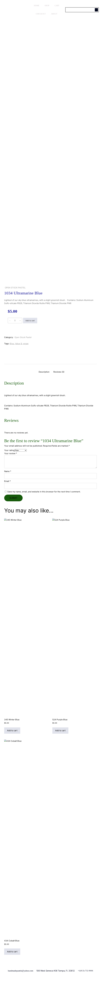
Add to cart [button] (12, 730)
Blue (12, 343)
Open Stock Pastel (15, 287)
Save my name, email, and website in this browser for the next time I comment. (43, 491)
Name (7, 471)
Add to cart (30, 320)
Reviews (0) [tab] (58, 372)
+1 (79, 971)
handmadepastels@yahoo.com (20, 971)
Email (7, 481)
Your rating (9, 450)
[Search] (96, 10)
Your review (10, 453)
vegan (26, 343)
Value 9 (18, 343)
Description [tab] (44, 372)
